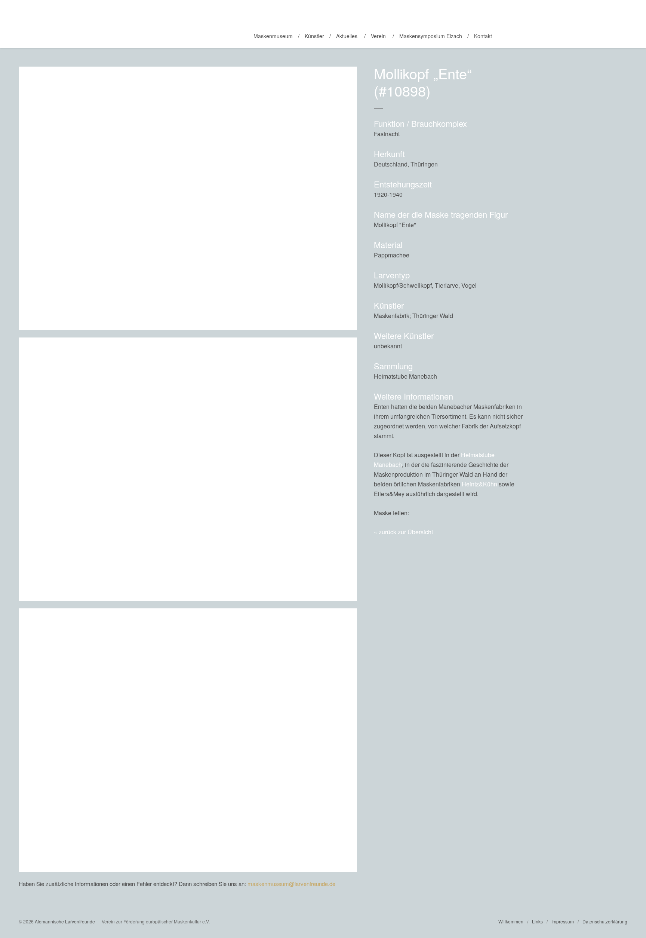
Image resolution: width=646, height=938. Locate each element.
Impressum (562, 921)
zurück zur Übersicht (406, 532)
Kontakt (483, 36)
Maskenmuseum (273, 36)
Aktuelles (346, 36)
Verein (378, 36)
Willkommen (510, 921)
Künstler (314, 36)
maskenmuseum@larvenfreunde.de (291, 883)
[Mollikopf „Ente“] (501, 512)
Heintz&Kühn (479, 484)
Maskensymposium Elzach (430, 36)
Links (537, 921)
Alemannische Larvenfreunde (65, 921)
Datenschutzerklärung (604, 921)
